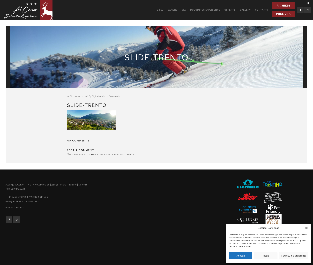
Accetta (241, 255)
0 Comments (113, 96)
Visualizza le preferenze (293, 255)
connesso (91, 154)
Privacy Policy (15, 207)
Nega (266, 255)
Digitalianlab (98, 96)
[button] (306, 228)
